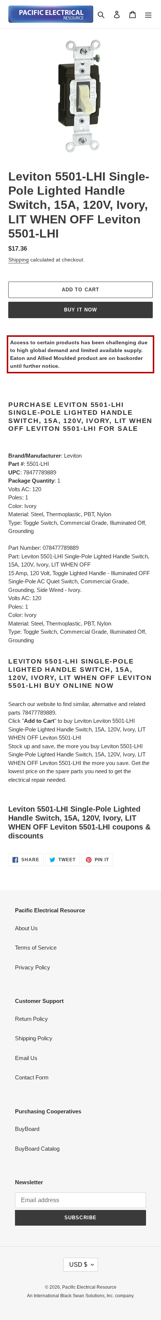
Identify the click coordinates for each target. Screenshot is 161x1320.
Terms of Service (36, 947)
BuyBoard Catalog (37, 1148)
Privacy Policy (32, 967)
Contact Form (32, 1077)
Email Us (26, 1058)
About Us (26, 928)
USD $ (78, 1264)
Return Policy (31, 1019)
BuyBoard (27, 1129)
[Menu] (148, 14)
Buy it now (80, 310)
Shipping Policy (33, 1038)
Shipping (18, 260)
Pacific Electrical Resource (89, 1287)
